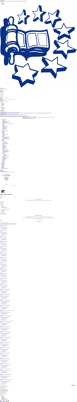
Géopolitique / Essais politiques (6, 137)
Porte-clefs (4, 126)
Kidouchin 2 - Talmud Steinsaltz (3, 248)
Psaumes (4, 152)
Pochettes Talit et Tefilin (5, 130)
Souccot (4, 135)
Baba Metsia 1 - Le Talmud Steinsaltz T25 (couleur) (5, 381)
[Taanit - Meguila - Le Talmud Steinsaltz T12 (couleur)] (6, 315)
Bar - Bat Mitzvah (4, 141)
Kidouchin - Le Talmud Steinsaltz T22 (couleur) (5, 365)
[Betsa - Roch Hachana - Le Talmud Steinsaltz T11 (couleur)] (7, 310)
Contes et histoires (5, 142)
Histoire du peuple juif (5, 138)
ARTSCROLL (5, 154)
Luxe (3, 149)
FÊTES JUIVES (2, 132)
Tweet (2, 209)
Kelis (3, 124)
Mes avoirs (2, 397)
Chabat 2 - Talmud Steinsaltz (3, 237)
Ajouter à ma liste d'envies (4, 207)
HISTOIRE (2, 136)
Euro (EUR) (2, 3)
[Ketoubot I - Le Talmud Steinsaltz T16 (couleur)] (5, 331)
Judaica (3, 129)
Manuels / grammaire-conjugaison (6, 121)
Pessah (3, 133)
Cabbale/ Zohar (4, 147)
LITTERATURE (2, 156)
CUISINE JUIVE (4, 131)
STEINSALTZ (5, 155)
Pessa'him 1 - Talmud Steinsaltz (3, 269)
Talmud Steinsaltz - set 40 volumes (3, 285)
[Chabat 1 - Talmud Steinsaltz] (3, 230)
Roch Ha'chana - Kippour (5, 134)
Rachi (3, 153)
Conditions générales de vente (4, 168)
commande (2, 104)
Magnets (2, 162)
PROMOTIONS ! (3, 163)
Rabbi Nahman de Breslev (7, 151)
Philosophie (4, 158)
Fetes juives (4, 148)
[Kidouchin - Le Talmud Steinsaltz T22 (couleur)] (5, 363)
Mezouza (4, 125)
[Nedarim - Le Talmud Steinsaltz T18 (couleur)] (5, 342)
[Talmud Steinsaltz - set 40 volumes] (4, 283)
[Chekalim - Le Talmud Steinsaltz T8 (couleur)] (5, 299)
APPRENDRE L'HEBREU (3, 119)
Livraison (2, 166)
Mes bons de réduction (3, 399)
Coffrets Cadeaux (5, 146)
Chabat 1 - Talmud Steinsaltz (3, 232)
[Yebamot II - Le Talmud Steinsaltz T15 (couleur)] (5, 326)
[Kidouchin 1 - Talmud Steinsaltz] (3, 225)
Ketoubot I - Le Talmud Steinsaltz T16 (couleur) (5, 333)
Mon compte (2, 103)
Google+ (6, 209)
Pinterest (8, 209)
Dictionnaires (4, 120)
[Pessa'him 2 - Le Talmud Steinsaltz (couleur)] (5, 294)
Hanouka (4, 164)
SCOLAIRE (2, 165)
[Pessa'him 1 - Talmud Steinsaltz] (3, 267)
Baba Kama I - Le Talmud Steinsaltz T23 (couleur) (5, 370)
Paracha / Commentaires (5, 150)
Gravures (4, 160)
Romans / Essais (4, 159)
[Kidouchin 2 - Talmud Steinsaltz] (4, 246)
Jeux (3, 144)
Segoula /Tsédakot (5, 127)
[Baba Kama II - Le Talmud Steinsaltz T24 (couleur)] (6, 374)
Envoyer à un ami (3, 206)
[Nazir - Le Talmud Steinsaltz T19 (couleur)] (5, 347)
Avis (1, 211)
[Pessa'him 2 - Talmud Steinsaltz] (4, 278)
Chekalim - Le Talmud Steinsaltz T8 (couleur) (4, 301)
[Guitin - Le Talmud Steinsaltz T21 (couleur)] (5, 358)
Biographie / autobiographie (6, 157)
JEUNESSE (2, 140)
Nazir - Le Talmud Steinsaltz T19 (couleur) (4, 349)
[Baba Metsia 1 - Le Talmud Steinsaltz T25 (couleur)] (6, 379)
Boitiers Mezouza (4, 122)
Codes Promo (2, 167)
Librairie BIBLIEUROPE (2, 0)
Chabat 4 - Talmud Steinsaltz (3, 253)
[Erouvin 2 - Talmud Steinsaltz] (3, 262)
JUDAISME (2, 145)
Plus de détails (1, 202)
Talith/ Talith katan (5, 128)
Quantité (1, 203)
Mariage (3, 161)
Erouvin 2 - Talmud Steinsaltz (3, 264)
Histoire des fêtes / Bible (5, 143)
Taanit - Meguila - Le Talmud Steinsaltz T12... (4, 317)
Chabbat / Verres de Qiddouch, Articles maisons (8, 123)
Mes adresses (2, 398)
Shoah (3, 139)
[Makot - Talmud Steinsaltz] (2, 189)
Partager (4, 209)
